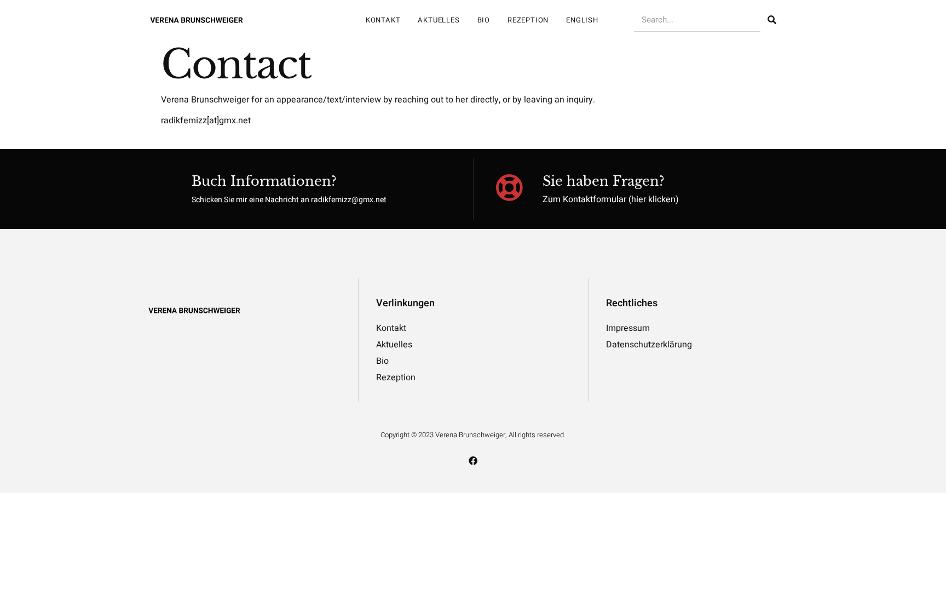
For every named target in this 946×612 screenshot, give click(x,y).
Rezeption (528, 20)
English (582, 20)
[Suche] (771, 20)
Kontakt (383, 20)
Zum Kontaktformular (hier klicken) (611, 199)
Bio (483, 20)
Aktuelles (438, 20)
